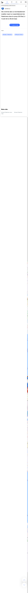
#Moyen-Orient (19, 34)
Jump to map (15, 25)
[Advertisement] (14, 50)
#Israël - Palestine (7, 34)
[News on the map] (3, 2)
